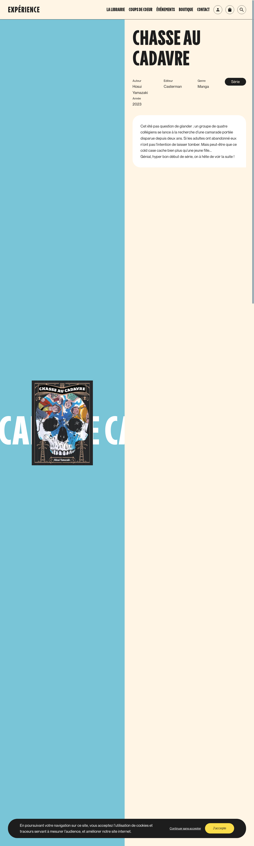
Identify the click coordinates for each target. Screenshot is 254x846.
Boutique (186, 9)
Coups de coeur (140, 9)
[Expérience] (26, 9)
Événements (165, 9)
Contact (203, 9)
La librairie (116, 9)
